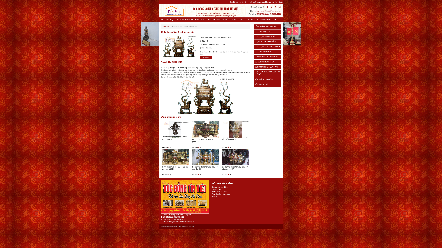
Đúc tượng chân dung (265, 37)
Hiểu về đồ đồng (229, 20)
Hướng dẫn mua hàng (257, 2)
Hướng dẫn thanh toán (274, 2)
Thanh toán (216, 189)
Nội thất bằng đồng (264, 79)
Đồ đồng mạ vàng (263, 32)
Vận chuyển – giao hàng (221, 194)
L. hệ (275, 20)
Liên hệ (214, 196)
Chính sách (265, 20)
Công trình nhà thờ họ (265, 26)
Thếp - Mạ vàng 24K (184, 20)
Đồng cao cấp (214, 20)
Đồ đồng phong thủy (264, 62)
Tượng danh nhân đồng (266, 42)
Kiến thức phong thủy (248, 20)
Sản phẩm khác (262, 84)
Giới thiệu (170, 20)
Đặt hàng (205, 58)
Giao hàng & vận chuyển (238, 2)
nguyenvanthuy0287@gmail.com (269, 11)
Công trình (200, 20)
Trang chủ (166, 26)
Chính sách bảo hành (219, 192)
